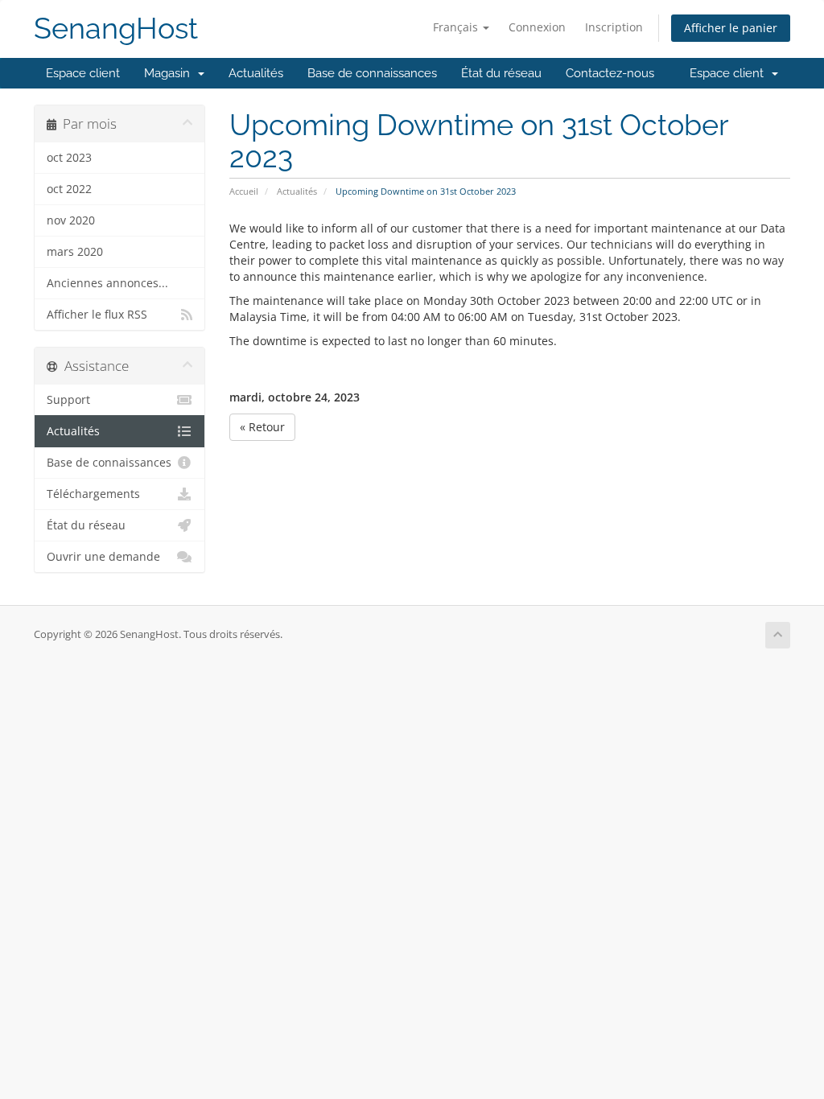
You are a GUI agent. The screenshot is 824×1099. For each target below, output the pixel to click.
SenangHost (116, 28)
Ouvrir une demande (103, 557)
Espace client (83, 73)
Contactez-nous (610, 73)
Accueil (243, 191)
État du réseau (501, 73)
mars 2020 (75, 252)
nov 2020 (71, 220)
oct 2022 (69, 189)
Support (68, 400)
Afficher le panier (730, 27)
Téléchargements (93, 494)
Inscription (614, 27)
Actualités (256, 73)
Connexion (537, 27)
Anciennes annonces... (107, 283)
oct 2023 (69, 157)
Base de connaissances (372, 73)
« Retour (262, 426)
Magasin (170, 73)
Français (457, 27)
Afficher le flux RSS (97, 314)
